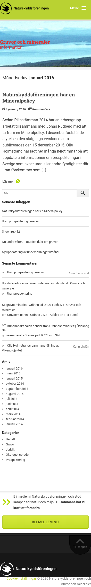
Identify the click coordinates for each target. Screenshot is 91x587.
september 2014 (17, 389)
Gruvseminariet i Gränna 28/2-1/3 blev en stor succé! (43, 315)
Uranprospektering (19, 293)
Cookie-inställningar (21, 579)
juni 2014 (12, 404)
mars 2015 (13, 373)
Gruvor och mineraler (25, 42)
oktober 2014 (15, 383)
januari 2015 (14, 378)
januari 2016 (14, 368)
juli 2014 (11, 399)
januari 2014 (14, 424)
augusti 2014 (15, 394)
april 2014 (12, 409)
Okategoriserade (17, 454)
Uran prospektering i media (20, 221)
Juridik (10, 449)
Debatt (10, 439)
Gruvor (10, 444)
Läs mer (8, 181)
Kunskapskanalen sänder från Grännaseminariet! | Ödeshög (48, 326)
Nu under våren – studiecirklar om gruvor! (30, 242)
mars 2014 (13, 414)
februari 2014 (15, 419)
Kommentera (41, 109)
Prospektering (15, 460)
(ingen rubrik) (11, 231)
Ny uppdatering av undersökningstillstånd (30, 252)
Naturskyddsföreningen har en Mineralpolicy (38, 97)
